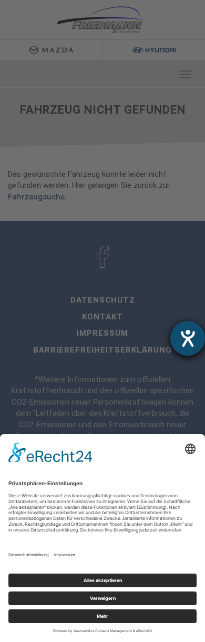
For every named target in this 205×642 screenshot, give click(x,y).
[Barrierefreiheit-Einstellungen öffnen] (187, 338)
